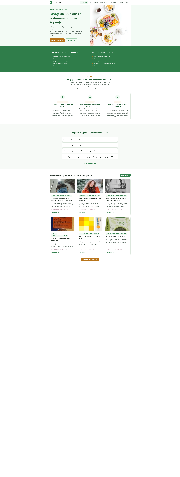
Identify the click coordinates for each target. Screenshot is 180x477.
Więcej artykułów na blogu (89, 163)
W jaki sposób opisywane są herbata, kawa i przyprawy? (79, 151)
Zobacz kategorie (72, 40)
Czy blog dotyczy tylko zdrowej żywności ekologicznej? (79, 145)
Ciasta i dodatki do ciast (85, 233)
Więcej (121, 2)
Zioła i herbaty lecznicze (119, 233)
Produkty (96, 2)
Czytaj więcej (54, 212)
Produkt (54, 233)
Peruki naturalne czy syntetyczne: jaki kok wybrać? (90, 200)
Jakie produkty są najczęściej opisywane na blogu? (78, 139)
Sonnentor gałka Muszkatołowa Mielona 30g (60, 240)
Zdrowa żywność (104, 2)
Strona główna (84, 2)
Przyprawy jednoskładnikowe (60, 235)
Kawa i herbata (113, 2)
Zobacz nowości (124, 175)
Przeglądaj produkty (56, 40)
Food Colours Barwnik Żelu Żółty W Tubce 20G (89, 238)
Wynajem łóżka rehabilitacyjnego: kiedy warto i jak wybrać (116, 200)
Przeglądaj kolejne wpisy (89, 259)
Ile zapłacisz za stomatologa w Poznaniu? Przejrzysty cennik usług (61, 200)
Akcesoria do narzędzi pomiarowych (61, 195)
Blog (91, 2)
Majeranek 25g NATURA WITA (115, 237)
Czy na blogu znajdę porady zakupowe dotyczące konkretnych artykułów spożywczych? (88, 157)
